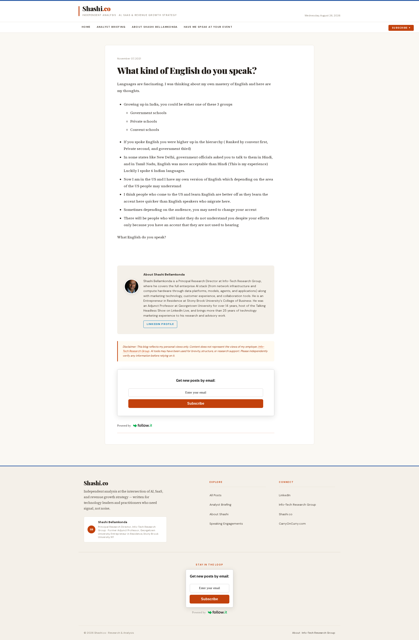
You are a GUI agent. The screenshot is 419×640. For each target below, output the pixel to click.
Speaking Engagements (226, 524)
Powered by (124, 425)
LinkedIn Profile (160, 324)
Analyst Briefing (111, 27)
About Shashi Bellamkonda (155, 27)
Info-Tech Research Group (297, 504)
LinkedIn (284, 495)
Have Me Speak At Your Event (208, 27)
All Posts (216, 495)
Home (86, 27)
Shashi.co (285, 514)
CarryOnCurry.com (292, 524)
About (296, 633)
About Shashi (219, 514)
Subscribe (400, 27)
